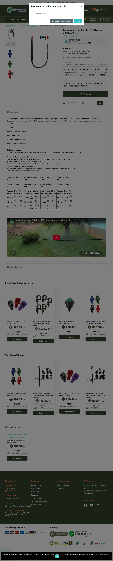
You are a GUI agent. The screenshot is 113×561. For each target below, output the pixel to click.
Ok (57, 557)
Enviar (78, 21)
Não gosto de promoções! (61, 21)
